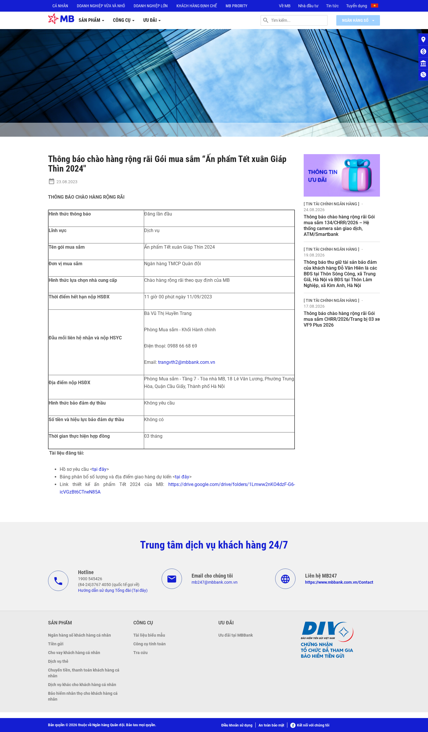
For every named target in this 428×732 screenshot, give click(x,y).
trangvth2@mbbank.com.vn (186, 362)
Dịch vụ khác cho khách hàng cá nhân (82, 684)
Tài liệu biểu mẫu (149, 635)
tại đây (99, 469)
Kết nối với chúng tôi (313, 725)
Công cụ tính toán (149, 644)
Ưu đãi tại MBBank (235, 635)
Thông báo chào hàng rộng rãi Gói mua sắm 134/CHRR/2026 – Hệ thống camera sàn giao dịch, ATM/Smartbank (339, 225)
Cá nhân (60, 5)
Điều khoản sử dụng (236, 725)
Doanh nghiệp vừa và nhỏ (101, 5)
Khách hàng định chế (196, 5)
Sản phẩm (90, 20)
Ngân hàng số (355, 20)
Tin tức (332, 5)
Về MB (285, 5)
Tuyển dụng (356, 5)
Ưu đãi (150, 20)
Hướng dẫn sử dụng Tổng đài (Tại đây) (113, 590)
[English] (375, 6)
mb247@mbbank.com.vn (215, 582)
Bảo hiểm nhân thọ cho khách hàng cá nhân (83, 696)
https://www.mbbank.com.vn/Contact (339, 582)
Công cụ (122, 20)
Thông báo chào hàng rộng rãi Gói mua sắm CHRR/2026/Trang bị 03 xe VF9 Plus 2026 (342, 319)
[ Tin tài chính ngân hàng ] (331, 204)
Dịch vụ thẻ (58, 661)
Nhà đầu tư (308, 5)
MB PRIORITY (236, 5)
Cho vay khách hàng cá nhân (74, 652)
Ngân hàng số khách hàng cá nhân (79, 635)
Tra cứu (140, 652)
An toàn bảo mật (271, 725)
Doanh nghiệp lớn (151, 5)
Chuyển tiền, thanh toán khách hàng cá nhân (83, 673)
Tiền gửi (55, 644)
